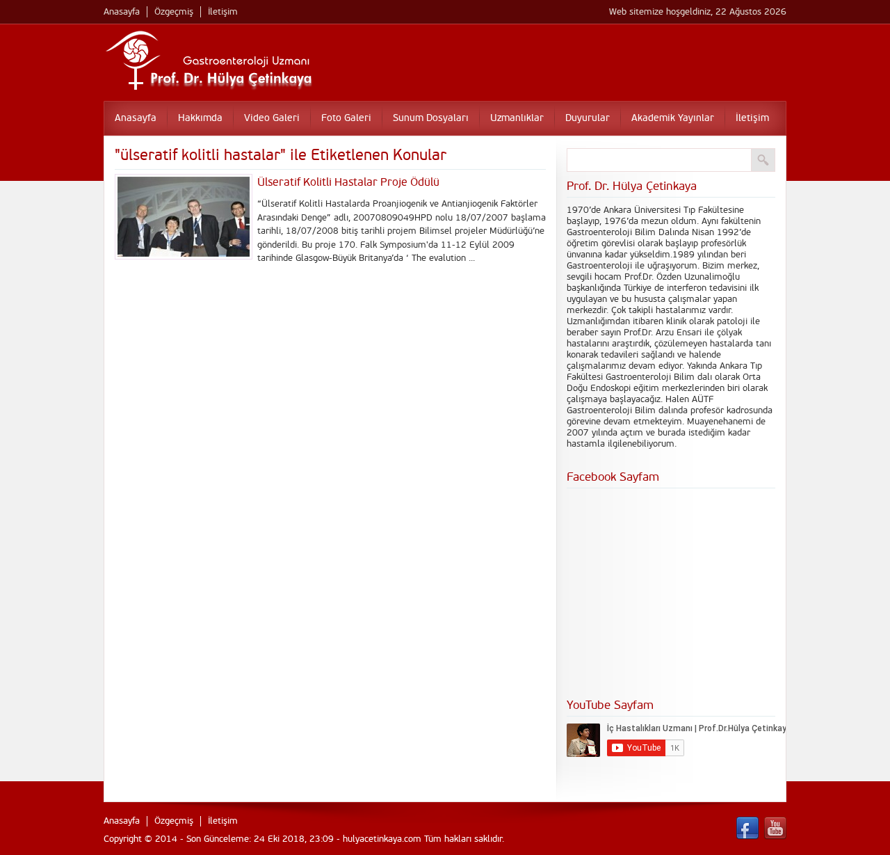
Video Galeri (272, 118)
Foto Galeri (346, 118)
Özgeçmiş (173, 11)
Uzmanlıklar (517, 118)
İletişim (223, 11)
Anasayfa (122, 11)
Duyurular (587, 118)
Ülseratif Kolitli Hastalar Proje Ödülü (348, 182)
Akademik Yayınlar (672, 118)
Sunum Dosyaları (431, 118)
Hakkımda (200, 118)
